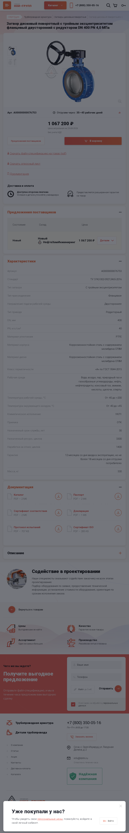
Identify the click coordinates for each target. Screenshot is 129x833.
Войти (111, 821)
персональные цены (50, 818)
